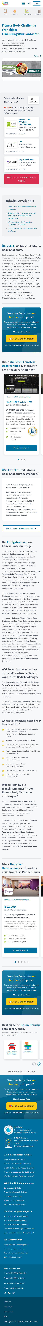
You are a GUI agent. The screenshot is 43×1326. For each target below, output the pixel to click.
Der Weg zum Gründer (12, 1188)
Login (37, 3)
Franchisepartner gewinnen (14, 1249)
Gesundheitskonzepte (20, 900)
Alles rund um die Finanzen (14, 1200)
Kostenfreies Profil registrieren (16, 1253)
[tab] (18, 459)
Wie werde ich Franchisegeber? (16, 1245)
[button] (29, 3)
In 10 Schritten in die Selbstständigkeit (19, 1168)
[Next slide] (39, 1064)
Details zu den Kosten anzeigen (20, 528)
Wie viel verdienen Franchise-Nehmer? (19, 1176)
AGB (5, 1317)
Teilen (36, 56)
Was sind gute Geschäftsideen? (16, 1216)
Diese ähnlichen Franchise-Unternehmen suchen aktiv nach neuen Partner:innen (22, 216)
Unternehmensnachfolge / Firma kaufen (19, 1229)
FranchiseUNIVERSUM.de (14, 1288)
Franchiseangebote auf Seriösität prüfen (19, 1172)
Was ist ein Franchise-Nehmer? (16, 1224)
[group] (11, 1049)
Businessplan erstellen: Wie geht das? (19, 1233)
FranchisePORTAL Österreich (15, 1273)
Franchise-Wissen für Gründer (15, 1192)
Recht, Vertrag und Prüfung (14, 1204)
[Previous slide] (34, 1064)
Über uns (7, 1302)
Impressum (8, 1307)
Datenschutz (8, 1312)
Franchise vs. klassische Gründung (17, 1164)
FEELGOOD (10, 906)
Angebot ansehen (20, 448)
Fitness (8, 397)
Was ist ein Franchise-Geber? (15, 1220)
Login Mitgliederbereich (13, 1257)
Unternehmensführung (13, 1196)
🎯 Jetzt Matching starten (21, 339)
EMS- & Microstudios (22, 397)
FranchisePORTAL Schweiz (14, 1278)
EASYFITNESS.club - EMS (19, 402)
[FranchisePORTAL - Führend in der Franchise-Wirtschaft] (5, 3)
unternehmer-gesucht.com (14, 1283)
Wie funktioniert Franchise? (14, 1160)
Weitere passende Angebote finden (21, 179)
